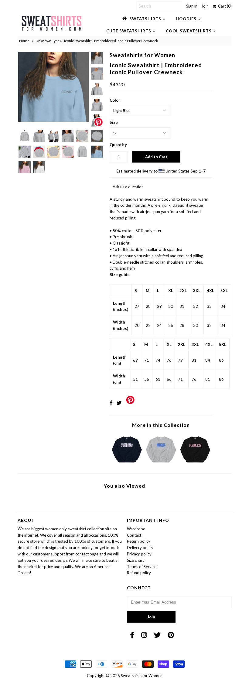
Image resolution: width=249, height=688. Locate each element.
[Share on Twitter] (119, 403)
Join (205, 6)
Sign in (191, 6)
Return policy (138, 541)
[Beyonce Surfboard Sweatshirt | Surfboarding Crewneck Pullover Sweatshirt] (127, 464)
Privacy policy (139, 553)
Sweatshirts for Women (141, 675)
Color (115, 100)
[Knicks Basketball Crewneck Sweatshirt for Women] (161, 464)
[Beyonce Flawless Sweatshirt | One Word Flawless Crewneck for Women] (195, 464)
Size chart (135, 560)
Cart (224, 6)
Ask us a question (128, 186)
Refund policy (139, 572)
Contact (134, 535)
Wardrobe (136, 528)
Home (24, 40)
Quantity (118, 144)
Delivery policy (140, 547)
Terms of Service (141, 566)
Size (114, 122)
